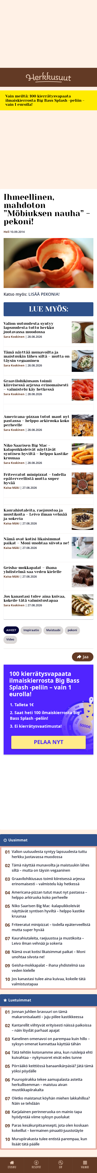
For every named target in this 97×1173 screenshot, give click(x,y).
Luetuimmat (19, 1000)
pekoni (72, 630)
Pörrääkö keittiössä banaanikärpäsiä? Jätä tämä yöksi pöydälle (52, 1068)
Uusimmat (18, 840)
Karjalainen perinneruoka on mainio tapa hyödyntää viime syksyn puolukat (47, 1114)
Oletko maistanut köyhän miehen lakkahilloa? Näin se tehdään (51, 1101)
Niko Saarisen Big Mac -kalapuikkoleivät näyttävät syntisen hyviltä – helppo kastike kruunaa (36, 451)
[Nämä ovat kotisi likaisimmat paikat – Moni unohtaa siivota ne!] (82, 548)
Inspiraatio (31, 630)
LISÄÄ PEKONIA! (44, 294)
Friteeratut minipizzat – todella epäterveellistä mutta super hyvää (35, 478)
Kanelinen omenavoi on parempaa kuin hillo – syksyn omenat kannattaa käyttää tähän (51, 1041)
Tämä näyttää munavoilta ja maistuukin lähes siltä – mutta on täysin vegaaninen (36, 356)
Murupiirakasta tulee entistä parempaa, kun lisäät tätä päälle (49, 1141)
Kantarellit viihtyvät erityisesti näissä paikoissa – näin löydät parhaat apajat (51, 1028)
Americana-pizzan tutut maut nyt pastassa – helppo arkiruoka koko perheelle (36, 420)
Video (10, 639)
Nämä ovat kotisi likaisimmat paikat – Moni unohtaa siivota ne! (36, 541)
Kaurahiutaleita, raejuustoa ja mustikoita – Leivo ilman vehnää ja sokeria (35, 514)
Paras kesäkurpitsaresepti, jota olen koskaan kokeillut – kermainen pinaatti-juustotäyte (50, 1128)
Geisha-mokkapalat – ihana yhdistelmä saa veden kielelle (33, 569)
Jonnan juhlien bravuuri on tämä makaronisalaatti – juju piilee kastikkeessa (47, 1014)
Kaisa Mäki (11, 488)
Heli (6, 232)
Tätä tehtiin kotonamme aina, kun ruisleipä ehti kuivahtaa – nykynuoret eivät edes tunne (52, 1055)
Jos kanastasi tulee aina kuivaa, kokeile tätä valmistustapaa (34, 598)
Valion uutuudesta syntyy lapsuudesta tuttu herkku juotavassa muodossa (29, 327)
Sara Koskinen (14, 337)
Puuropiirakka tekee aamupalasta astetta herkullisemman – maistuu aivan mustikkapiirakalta (47, 1084)
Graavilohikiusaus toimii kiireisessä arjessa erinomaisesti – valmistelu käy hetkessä (36, 385)
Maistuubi (53, 630)
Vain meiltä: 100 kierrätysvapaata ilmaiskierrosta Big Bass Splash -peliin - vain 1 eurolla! (44, 100)
